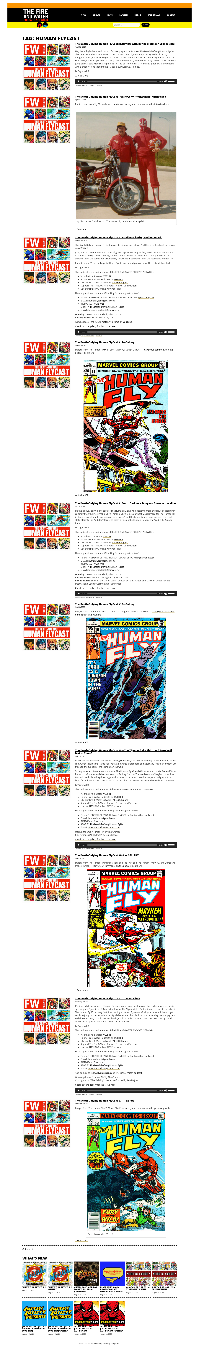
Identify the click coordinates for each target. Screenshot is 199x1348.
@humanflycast (146, 297)
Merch (137, 15)
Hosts (110, 15)
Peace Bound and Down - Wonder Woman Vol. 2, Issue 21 (112, 1289)
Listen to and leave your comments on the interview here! (140, 104)
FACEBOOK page (120, 282)
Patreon (123, 15)
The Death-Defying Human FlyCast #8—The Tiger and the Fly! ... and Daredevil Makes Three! (123, 752)
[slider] (171, 81)
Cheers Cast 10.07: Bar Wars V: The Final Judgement (85, 1289)
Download (99, 85)
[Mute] (165, 81)
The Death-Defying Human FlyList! (107, 306)
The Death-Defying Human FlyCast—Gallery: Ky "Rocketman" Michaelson (120, 96)
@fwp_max (99, 303)
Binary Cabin (115, 1343)
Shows (96, 15)
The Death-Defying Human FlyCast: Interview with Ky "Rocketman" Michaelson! (124, 43)
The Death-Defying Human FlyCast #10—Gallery (105, 604)
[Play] (78, 81)
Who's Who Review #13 (34, 1287)
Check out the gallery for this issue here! (95, 326)
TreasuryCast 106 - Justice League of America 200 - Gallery (111, 1328)
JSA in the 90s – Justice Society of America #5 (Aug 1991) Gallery (60, 1328)
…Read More (81, 75)
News (83, 15)
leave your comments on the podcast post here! (117, 865)
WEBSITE (107, 276)
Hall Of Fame (154, 15)
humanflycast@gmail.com (101, 300)
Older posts (28, 1249)
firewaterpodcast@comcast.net (104, 309)
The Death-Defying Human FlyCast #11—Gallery (105, 342)
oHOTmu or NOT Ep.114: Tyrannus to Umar (138, 1288)
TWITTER (118, 279)
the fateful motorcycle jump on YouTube (111, 321)
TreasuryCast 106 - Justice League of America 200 (84, 1328)
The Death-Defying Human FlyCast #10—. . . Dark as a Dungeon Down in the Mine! (125, 503)
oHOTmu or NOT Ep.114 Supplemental (163, 1288)
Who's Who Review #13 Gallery (60, 1288)
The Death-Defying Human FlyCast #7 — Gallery (104, 1100)
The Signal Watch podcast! (129, 1072)
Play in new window (87, 85)
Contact (171, 15)
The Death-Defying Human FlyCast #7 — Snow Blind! (107, 998)
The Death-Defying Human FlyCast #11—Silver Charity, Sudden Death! (118, 237)
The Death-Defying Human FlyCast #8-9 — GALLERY (107, 855)
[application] (126, 81)
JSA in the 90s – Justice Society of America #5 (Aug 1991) (34, 1328)
